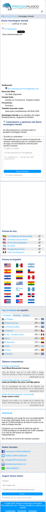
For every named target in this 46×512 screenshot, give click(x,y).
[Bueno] (6, 24)
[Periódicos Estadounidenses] (9, 16)
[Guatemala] (32, 289)
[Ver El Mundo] (36, 354)
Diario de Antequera (16, 252)
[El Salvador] (8, 277)
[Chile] (32, 271)
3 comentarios (27, 394)
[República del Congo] (4, 236)
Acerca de (7, 413)
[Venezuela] (20, 271)
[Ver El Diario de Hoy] (36, 323)
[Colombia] (20, 277)
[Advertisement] (23, 59)
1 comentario (13, 366)
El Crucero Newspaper (17, 243)
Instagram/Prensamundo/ (15, 460)
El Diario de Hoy (11, 323)
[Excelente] (10, 24)
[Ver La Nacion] (36, 331)
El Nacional (9, 342)
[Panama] (20, 295)
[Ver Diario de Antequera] (39, 252)
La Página (8, 319)
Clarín (7, 346)
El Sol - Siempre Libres (14, 335)
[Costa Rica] (20, 289)
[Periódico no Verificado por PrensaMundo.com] (3, 320)
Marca (7, 338)
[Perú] (32, 277)
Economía (22, 511)
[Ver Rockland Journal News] (39, 239)
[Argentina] (4, 246)
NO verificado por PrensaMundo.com (23, 89)
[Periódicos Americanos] (6, 16)
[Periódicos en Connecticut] (12, 16)
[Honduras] (8, 289)
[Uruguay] (20, 283)
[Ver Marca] (36, 339)
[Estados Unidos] (4, 239)
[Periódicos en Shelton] (15, 16)
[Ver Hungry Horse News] (39, 249)
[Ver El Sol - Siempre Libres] (36, 335)
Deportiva (33, 511)
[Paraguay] (8, 295)
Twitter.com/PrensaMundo (16, 456)
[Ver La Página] (36, 319)
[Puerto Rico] (20, 301)
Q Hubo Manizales (9, 380)
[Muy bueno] (8, 24)
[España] (8, 271)
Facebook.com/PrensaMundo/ (17, 451)
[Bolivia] (32, 283)
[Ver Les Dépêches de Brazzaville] (39, 236)
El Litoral (11, 246)
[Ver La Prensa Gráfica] (36, 327)
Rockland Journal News (18, 240)
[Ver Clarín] (36, 346)
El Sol (4, 366)
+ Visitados (6, 315)
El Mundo (8, 354)
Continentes (10, 511)
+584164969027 (12, 468)
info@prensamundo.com (15, 464)
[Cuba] (8, 301)
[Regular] (4, 24)
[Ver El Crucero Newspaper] (39, 242)
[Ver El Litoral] (39, 246)
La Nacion (8, 331)
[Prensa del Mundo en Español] (20, 11)
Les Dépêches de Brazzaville (20, 236)
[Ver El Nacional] (36, 343)
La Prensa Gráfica (12, 327)
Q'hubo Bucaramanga (11, 394)
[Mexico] (4, 252)
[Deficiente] (2, 24)
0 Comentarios (10, 29)
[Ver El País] (36, 350)
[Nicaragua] (32, 301)
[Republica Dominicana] (32, 295)
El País (7, 350)
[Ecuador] (8, 283)
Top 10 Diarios (9, 310)
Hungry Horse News (16, 249)
